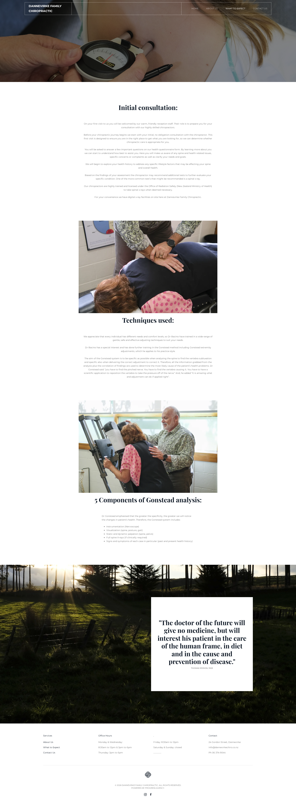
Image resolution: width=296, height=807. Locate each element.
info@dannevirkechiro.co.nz (223, 747)
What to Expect (235, 8)
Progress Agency (154, 788)
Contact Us (260, 8)
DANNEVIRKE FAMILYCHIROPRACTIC (45, 8)
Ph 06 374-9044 (217, 752)
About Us (212, 8)
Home (194, 8)
